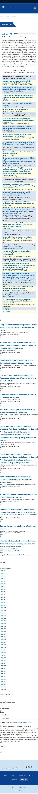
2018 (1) (3, 592)
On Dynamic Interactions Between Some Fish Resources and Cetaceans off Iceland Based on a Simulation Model (17, 301)
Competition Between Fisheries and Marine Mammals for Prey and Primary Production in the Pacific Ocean (18, 203)
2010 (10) (3, 613)
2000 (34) (3, 639)
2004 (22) (3, 629)
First (9, 555)
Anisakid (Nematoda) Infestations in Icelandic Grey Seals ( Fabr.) (18, 246)
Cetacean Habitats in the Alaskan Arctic (15, 109)
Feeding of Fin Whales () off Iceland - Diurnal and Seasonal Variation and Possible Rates (18, 128)
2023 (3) (3, 578)
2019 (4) (3, 589)
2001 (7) (3, 637)
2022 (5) (3, 581)
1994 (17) (3, 652)
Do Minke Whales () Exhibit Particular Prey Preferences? (17, 135)
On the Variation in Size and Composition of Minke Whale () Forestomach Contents (18, 144)
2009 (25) (3, 615)
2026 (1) (3, 571)
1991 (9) (3, 660)
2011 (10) (3, 610)
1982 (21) (3, 684)
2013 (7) (3, 605)
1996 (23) (3, 650)
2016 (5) (3, 597)
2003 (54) (3, 631)
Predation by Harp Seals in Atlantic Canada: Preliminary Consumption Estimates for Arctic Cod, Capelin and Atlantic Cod (18, 186)
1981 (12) (3, 687)
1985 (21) (3, 676)
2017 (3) (3, 594)
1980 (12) (3, 689)
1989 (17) (3, 666)
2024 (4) (3, 576)
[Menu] (35, 8)
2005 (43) (3, 626)
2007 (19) (3, 621)
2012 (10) (3, 608)
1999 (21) (3, 642)
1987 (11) (3, 671)
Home (1, 16)
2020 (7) (3, 586)
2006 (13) (3, 623)
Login (20, 790)
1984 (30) (3, 679)
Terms (29, 722)
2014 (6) (3, 602)
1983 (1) (3, 681)
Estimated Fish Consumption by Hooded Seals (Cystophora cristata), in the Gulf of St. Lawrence (18, 238)
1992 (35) (3, 658)
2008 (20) (3, 618)
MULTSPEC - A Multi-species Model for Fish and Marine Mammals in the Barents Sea (17, 288)
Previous (15, 555)
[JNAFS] (8, 7)
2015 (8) (3, 600)
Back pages (6, 311)
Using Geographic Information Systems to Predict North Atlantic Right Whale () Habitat (18, 97)
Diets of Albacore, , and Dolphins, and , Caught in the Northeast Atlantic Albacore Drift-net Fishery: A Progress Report (18, 160)
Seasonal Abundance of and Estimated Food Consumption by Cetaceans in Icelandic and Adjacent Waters (16, 253)
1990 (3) (3, 663)
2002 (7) (3, 634)
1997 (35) (3, 647)
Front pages (6, 309)
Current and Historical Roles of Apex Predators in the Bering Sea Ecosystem (18, 294)
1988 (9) (3, 668)
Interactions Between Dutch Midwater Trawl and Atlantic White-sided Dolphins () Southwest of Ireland (17, 224)
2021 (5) (3, 584)
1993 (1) (3, 655)
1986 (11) (3, 674)
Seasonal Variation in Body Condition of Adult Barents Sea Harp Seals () (16, 82)
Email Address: (4, 715)
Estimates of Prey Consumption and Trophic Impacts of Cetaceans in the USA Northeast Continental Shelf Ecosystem (16, 194)
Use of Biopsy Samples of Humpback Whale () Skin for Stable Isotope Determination (18, 120)
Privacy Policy (21, 722)
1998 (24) (3, 645)
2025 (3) (3, 573)
